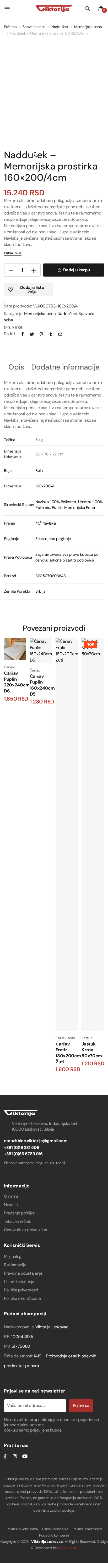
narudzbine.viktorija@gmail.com (35, 1140)
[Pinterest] (41, 334)
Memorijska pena (88, 26)
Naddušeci (59, 26)
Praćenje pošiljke (19, 1213)
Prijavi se (81, 1405)
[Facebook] (22, 334)
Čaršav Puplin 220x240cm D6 (17, 682)
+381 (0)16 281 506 (21, 1147)
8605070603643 (50, 576)
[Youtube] (24, 1456)
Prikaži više (12, 253)
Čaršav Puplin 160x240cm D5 (42, 685)
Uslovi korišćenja (19, 1281)
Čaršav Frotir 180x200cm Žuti (68, 1053)
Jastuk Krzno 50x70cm (92, 1050)
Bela (39, 470)
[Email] (60, 334)
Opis (16, 367)
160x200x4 (45, 486)
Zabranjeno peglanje (53, 538)
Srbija (40, 591)
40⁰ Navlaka (45, 523)
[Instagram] (15, 1456)
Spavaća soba (34, 26)
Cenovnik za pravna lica (25, 1229)
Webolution (67, 1547)
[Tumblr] (51, 334)
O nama (11, 1196)
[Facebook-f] (5, 1456)
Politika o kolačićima (22, 1298)
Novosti (11, 1204)
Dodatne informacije (65, 367)
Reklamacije (15, 1265)
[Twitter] (32, 334)
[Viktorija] (54, 8)
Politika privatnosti (21, 1290)
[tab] (16, 367)
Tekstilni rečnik (17, 1221)
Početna (10, 26)
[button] (28, 289)
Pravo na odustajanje (23, 1273)
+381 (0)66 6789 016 (23, 1154)
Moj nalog (12, 1256)
